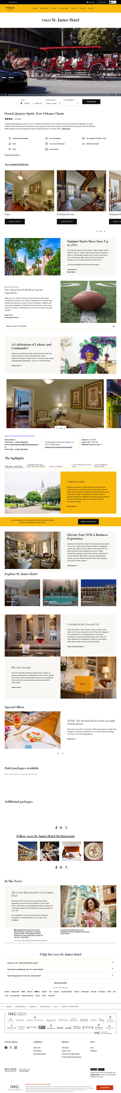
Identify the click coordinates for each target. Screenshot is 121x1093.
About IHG (36, 1047)
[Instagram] (15, 1047)
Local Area (63, 8)
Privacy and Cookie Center (71, 1054)
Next (62, 753)
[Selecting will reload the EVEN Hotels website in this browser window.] (32, 1027)
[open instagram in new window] (60, 828)
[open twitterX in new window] (65, 828)
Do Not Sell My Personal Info (71, 1057)
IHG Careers (37, 1051)
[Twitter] (11, 1047)
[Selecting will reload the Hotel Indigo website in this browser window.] (74, 1020)
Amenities (45, 8)
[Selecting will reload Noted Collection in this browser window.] (84, 1020)
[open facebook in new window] (55, 828)
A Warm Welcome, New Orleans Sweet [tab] (36, 465)
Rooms (35, 8)
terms (86, 1088)
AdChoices (65, 1047)
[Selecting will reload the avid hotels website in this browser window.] (68, 1027)
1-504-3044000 (21, 442)
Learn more (71, 506)
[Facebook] (6, 1047)
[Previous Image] (97, 231)
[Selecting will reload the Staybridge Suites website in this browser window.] (88, 1027)
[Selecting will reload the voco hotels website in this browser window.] (93, 1020)
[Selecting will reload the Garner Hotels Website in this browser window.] (60, 1027)
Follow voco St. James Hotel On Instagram (45, 836)
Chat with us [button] (13, 2)
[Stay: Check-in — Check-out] (31, 103)
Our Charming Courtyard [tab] (101, 465)
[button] (112, 2)
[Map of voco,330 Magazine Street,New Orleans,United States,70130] (20, 435)
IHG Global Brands (39, 1054)
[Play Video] (60, 62)
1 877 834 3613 (24, 1071)
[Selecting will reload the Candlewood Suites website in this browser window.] (109, 1027)
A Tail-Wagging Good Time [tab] (82, 465)
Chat (91, 1047)
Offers (82, 8)
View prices (91, 102)
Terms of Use (66, 1051)
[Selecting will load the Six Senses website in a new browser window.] (10, 1020)
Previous (58, 753)
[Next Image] (104, 231)
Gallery (91, 8)
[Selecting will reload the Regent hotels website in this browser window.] (20, 1020)
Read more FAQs (60, 983)
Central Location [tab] (13, 466)
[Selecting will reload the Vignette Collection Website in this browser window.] (51, 1020)
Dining (54, 8)
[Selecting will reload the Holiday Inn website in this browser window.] (51, 1027)
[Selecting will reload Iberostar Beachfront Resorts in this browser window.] (11, 1027)
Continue (105, 1087)
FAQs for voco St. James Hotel (60, 954)
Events (74, 8)
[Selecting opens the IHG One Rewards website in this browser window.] (103, 1033)
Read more (66, 129)
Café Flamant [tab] (56, 466)
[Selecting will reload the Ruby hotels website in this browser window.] (101, 1020)
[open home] (2, 1006)
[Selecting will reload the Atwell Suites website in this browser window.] (77, 1027)
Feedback (93, 1051)
